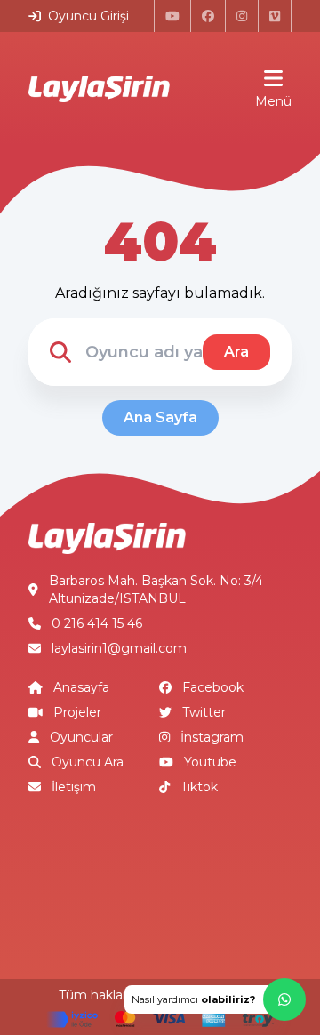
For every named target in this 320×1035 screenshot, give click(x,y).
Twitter (204, 712)
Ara (236, 351)
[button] (215, 999)
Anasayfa (81, 687)
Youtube (210, 762)
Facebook (213, 687)
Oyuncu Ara (88, 762)
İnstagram (212, 737)
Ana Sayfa (160, 417)
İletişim (74, 787)
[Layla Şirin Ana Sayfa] (99, 89)
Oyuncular (81, 737)
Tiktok (199, 787)
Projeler (77, 712)
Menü (273, 101)
